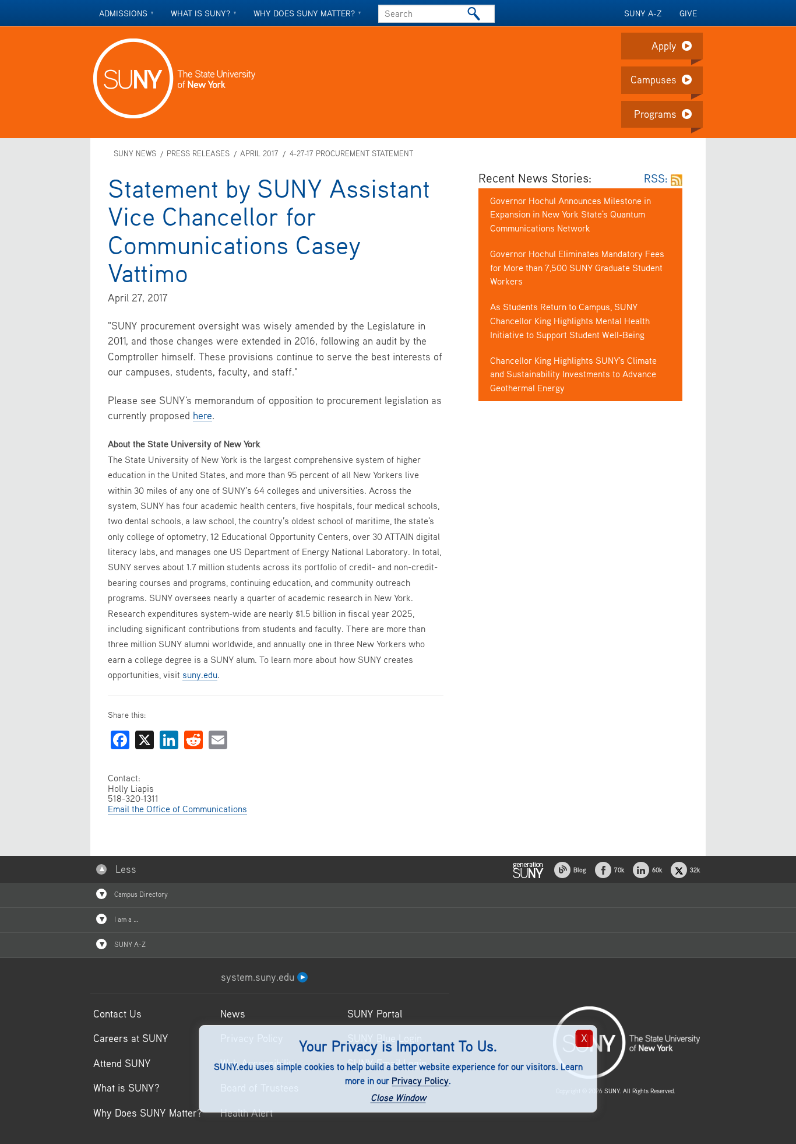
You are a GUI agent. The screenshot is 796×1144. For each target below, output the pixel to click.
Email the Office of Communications (177, 808)
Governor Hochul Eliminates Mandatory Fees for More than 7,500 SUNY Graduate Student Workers (577, 267)
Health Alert (246, 1113)
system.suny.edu (259, 977)
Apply (664, 46)
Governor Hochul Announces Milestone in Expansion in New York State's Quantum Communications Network (570, 214)
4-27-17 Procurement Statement (351, 153)
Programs (655, 114)
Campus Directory (140, 894)
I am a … (125, 919)
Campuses (654, 79)
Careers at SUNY (130, 1038)
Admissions (123, 13)
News (232, 1014)
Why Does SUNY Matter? (147, 1113)
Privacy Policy (420, 1080)
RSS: (657, 178)
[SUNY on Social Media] (527, 868)
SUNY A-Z (643, 13)
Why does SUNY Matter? (304, 13)
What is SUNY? (200, 13)
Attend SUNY (122, 1063)
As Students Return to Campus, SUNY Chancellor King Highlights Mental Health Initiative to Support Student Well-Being (570, 320)
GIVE (688, 13)
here (202, 415)
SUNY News (135, 153)
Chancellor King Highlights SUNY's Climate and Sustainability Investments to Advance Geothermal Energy (573, 374)
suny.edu (199, 674)
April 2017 (259, 153)
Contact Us (117, 1014)
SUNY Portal (374, 1014)
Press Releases (198, 153)
